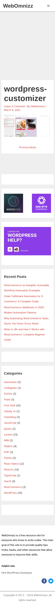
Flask (7, 399)
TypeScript (10, 475)
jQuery (8, 428)
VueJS (7, 481)
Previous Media (27, 147)
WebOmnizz (18, 6)
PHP (6, 452)
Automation (10, 382)
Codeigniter (10, 387)
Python (8, 458)
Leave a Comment (14, 106)
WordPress (10, 492)
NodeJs (8, 446)
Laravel (8, 434)
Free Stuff (9, 405)
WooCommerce (13, 487)
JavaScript (10, 422)
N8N (6, 440)
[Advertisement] (27, 40)
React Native (11, 463)
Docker (8, 393)
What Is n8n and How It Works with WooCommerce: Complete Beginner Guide (24, 334)
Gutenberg (10, 417)
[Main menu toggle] (48, 5)
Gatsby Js (10, 411)
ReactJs (8, 469)
